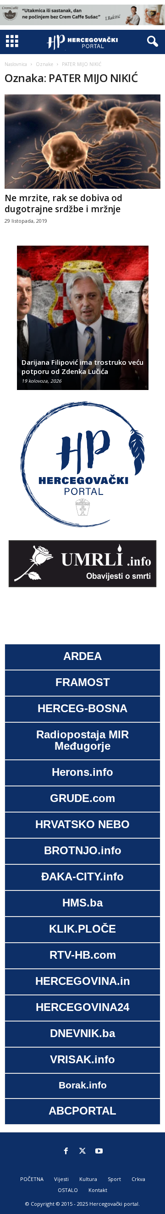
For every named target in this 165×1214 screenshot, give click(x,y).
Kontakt (97, 1190)
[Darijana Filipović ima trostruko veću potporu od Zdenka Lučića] (82, 322)
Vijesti (61, 1179)
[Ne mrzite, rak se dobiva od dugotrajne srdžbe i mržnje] (82, 141)
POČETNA (32, 1179)
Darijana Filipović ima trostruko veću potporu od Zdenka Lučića (82, 366)
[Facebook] (66, 1152)
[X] (82, 1152)
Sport (114, 1179)
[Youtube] (99, 1152)
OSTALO (68, 1190)
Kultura (88, 1179)
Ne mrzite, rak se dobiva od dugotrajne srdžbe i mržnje (63, 203)
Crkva (138, 1179)
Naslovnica (16, 64)
